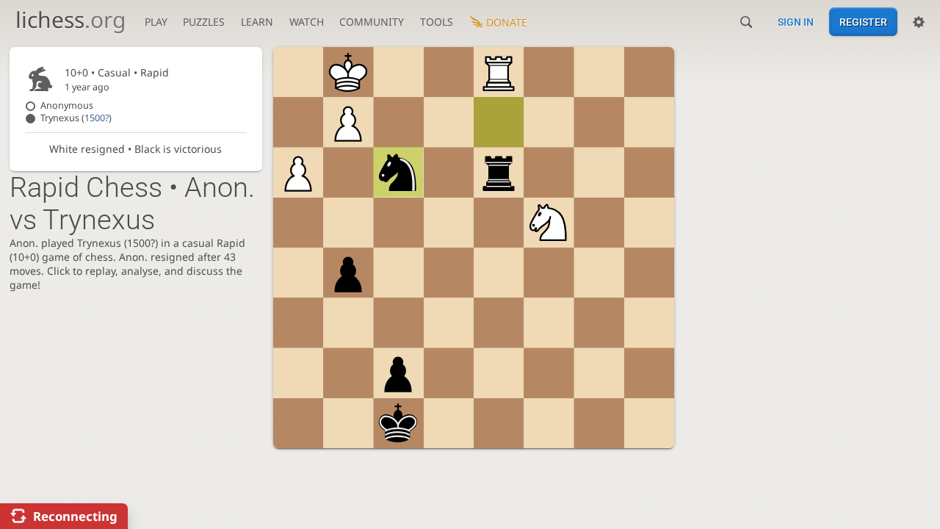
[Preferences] (918, 22)
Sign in (796, 22)
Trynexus (76, 118)
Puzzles (204, 22)
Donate (506, 22)
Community (371, 22)
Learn (257, 22)
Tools (436, 22)
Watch (306, 22)
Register (863, 22)
